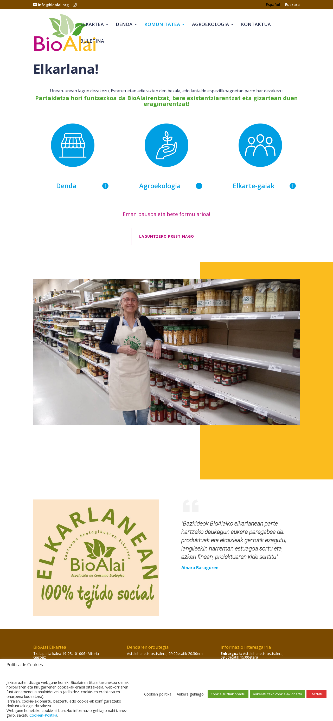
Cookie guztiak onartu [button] (228, 694)
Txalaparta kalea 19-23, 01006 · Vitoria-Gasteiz (66, 655)
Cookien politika (157, 694)
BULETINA (92, 41)
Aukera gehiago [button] (190, 694)
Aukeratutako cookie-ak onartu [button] (277, 694)
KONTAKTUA (256, 24)
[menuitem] (273, 6)
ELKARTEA (92, 24)
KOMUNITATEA (162, 24)
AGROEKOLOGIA (210, 24)
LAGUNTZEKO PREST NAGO (166, 236)
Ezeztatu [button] (316, 694)
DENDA (124, 24)
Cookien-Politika (43, 715)
